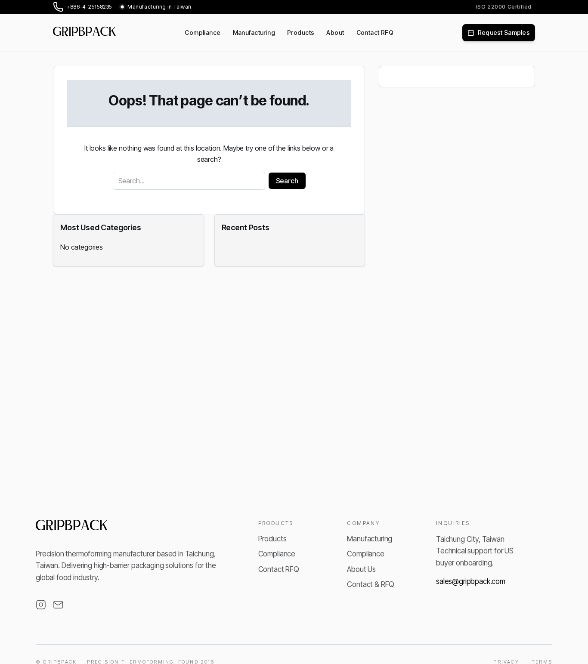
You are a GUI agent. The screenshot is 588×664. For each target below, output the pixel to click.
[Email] (58, 604)
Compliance (276, 554)
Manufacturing (369, 538)
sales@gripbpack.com (470, 581)
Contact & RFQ (370, 584)
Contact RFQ (278, 569)
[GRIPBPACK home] (84, 33)
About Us (361, 569)
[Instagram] (41, 604)
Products (272, 538)
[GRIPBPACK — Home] (72, 528)
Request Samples (504, 32)
